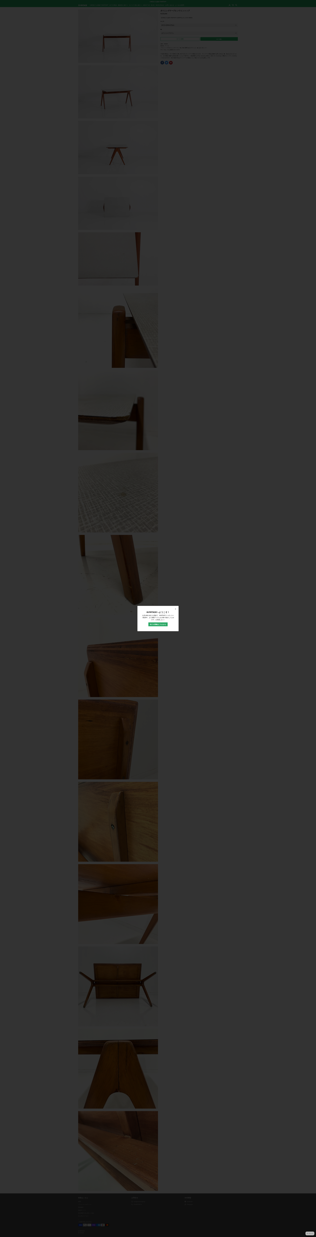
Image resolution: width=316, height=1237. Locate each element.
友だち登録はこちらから (158, 624)
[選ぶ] (175, 609)
